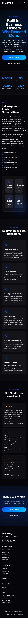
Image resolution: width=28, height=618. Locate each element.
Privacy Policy (8, 614)
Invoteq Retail (5, 571)
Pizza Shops (5, 554)
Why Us (4, 587)
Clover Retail (5, 573)
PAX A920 (4, 578)
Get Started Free (14, 57)
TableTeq (4, 568)
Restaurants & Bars (6, 549)
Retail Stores (5, 559)
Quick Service (5, 552)
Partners (4, 590)
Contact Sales (14, 515)
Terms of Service (18, 614)
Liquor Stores (5, 557)
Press (3, 592)
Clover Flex (5, 576)
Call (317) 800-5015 (14, 63)
